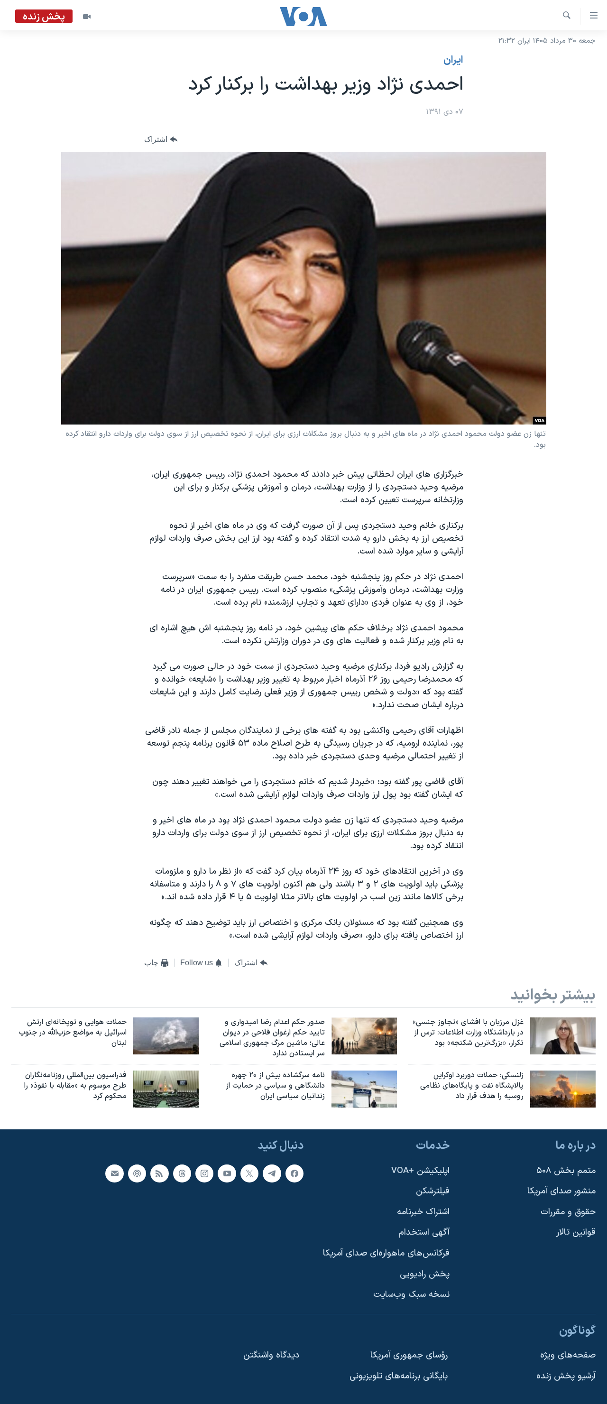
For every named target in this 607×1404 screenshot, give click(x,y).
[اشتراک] (114, 1173)
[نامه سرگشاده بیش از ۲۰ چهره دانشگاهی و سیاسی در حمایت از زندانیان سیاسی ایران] (364, 1089)
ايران (453, 60)
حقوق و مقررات (568, 1212)
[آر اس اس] (159, 1173)
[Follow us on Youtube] (227, 1173)
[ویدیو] (87, 16)
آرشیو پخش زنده (566, 1376)
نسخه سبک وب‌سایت (411, 1294)
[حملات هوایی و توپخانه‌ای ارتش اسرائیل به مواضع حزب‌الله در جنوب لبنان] (166, 1035)
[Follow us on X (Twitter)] (249, 1173)
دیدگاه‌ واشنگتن (271, 1355)
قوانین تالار (576, 1232)
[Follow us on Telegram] (272, 1173)
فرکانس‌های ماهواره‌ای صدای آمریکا (386, 1253)
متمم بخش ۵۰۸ (566, 1170)
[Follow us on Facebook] (294, 1173)
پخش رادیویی (425, 1274)
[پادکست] (137, 1173)
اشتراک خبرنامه (423, 1212)
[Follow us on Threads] (182, 1173)
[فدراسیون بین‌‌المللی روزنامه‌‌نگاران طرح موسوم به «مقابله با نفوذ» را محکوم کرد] (166, 1089)
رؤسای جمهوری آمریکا (409, 1355)
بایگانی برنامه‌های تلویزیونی (398, 1376)
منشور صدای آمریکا (561, 1191)
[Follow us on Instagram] (204, 1173)
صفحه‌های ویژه (568, 1355)
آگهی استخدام (424, 1232)
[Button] (160, 139)
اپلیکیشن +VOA (420, 1170)
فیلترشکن (433, 1191)
